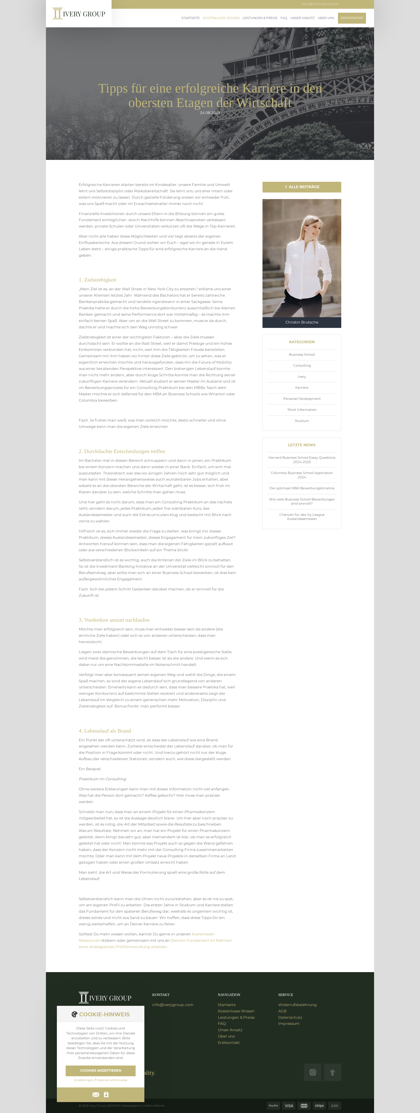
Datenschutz (290, 1017)
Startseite (190, 18)
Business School (302, 354)
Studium (302, 421)
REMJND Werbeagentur (125, 1105)
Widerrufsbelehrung (297, 1005)
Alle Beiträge (303, 187)
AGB (282, 1011)
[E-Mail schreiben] (96, 1094)
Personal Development (302, 399)
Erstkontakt (352, 18)
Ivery (302, 376)
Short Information (302, 409)
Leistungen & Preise (260, 18)
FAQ (283, 18)
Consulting (302, 365)
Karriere (301, 387)
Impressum (288, 1024)
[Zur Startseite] (105, 997)
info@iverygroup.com (320, 4)
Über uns (326, 18)
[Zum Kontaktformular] (106, 1094)
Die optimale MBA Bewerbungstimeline (302, 488)
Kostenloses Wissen (221, 18)
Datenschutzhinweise (111, 1080)
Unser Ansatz (302, 18)
